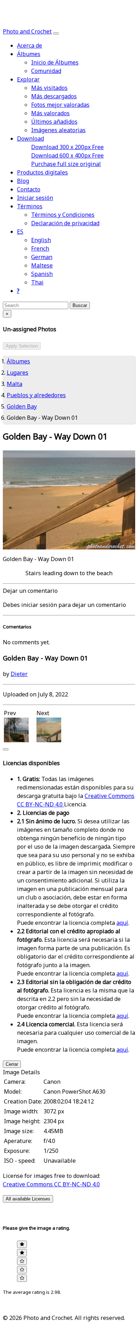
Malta (14, 384)
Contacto (28, 189)
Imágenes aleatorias (58, 130)
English (41, 240)
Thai (37, 282)
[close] (5, 749)
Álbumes (18, 361)
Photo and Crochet (27, 31)
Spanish (42, 274)
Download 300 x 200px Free (67, 147)
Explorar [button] (28, 79)
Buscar (80, 305)
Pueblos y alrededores (36, 395)
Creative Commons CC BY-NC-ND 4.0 (51, 1184)
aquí (122, 923)
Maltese (42, 266)
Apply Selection (22, 346)
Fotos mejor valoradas (60, 105)
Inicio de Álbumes (55, 63)
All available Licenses (28, 1198)
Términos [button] (29, 206)
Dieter (19, 674)
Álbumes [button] (28, 54)
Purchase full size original (66, 164)
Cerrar (12, 1064)
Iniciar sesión (35, 198)
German (41, 257)
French (40, 249)
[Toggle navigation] (56, 33)
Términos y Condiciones (62, 215)
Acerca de (29, 46)
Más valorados (50, 113)
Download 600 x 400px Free (67, 156)
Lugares (17, 373)
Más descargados (54, 96)
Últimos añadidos (54, 122)
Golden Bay (22, 406)
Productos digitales (42, 172)
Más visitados (49, 88)
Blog (23, 181)
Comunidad (46, 71)
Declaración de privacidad (65, 223)
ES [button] (20, 232)
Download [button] (30, 139)
